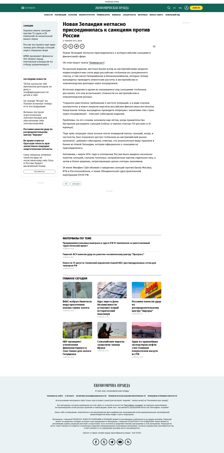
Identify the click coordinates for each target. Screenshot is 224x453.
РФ (66, 184)
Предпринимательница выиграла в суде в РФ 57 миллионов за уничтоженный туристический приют (106, 244)
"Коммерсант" (96, 62)
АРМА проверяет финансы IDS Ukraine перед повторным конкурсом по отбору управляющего (38, 60)
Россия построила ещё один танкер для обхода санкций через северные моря (39, 47)
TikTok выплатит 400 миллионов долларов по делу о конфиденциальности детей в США (37, 89)
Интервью (143, 15)
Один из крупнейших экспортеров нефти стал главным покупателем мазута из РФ (145, 348)
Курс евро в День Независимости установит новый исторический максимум (108, 308)
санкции (75, 184)
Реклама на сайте (55, 396)
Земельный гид (172, 15)
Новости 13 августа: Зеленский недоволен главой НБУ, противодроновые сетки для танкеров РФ (109, 264)
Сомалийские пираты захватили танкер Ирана (110, 344)
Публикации (60, 15)
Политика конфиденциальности (91, 396)
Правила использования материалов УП (127, 396)
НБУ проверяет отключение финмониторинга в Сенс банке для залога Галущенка (77, 348)
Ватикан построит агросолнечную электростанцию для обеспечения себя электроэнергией (35, 118)
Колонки (72, 15)
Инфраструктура (87, 15)
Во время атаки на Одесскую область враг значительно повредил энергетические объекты (37, 144)
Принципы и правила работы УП (162, 396)
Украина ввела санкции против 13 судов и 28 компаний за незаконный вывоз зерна (37, 34)
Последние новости (34, 79)
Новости (48, 15)
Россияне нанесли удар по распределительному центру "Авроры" (146, 306)
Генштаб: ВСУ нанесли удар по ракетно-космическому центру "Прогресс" (103, 254)
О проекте (69, 396)
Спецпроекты (129, 15)
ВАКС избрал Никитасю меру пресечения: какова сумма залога (77, 304)
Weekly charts (156, 15)
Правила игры (103, 15)
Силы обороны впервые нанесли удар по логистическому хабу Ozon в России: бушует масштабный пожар (38, 160)
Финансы (116, 15)
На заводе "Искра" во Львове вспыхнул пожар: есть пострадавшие (37, 103)
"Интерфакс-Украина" (133, 405)
